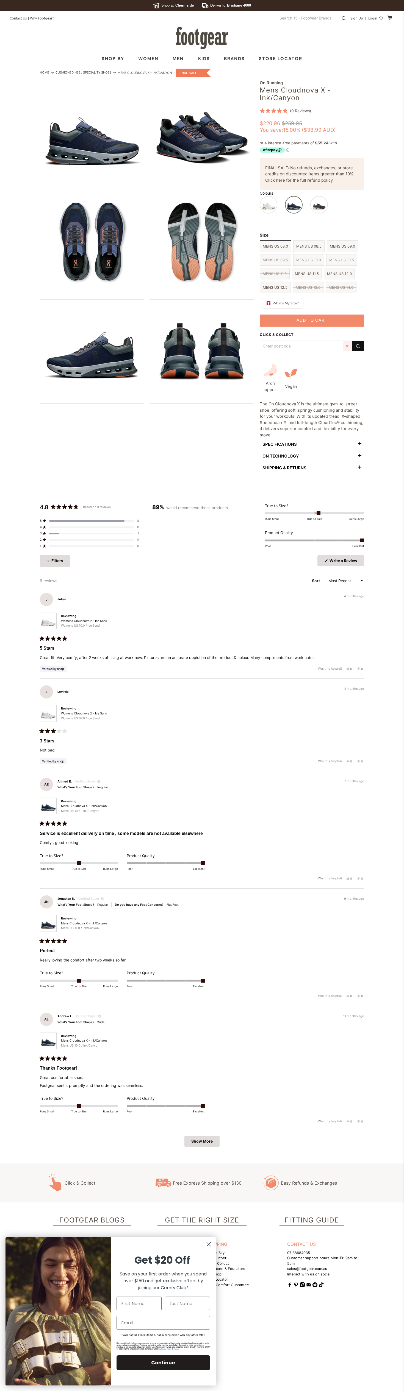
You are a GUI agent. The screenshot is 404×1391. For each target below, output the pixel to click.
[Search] (358, 346)
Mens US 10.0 (308, 260)
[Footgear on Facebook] (289, 1286)
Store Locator (280, 58)
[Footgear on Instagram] (302, 1286)
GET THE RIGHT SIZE (202, 1220)
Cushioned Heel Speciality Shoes (84, 72)
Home (44, 72)
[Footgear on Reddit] (314, 1286)
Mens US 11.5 (307, 273)
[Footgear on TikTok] (321, 1286)
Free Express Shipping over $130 (207, 1183)
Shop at (177, 5)
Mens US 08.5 (309, 246)
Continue (163, 1362)
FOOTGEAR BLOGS (92, 1220)
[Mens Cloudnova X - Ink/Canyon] (92, 132)
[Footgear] (202, 38)
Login (372, 18)
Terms (176, 1349)
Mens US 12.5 (275, 287)
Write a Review (346, 562)
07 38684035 (298, 1252)
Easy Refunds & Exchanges (309, 1183)
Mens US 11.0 (275, 273)
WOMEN (148, 58)
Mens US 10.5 (341, 260)
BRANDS (234, 58)
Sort (316, 580)
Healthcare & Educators (225, 1268)
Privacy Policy (166, 1349)
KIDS (204, 58)
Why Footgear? (42, 18)
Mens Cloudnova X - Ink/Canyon (84, 808)
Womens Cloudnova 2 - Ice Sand (84, 623)
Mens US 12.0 (339, 273)
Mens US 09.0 (342, 246)
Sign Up (356, 18)
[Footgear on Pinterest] (296, 1286)
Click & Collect (80, 1183)
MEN (178, 58)
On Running (271, 82)
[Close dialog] (209, 1244)
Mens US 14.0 (341, 287)
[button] (285, 111)
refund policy (320, 180)
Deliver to (230, 5)
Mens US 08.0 (275, 246)
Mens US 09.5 (275, 260)
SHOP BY (113, 58)
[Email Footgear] (308, 1286)
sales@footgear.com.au (307, 1268)
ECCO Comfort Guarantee (227, 1285)
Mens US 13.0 (308, 287)
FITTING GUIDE (312, 1220)
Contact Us (18, 18)
